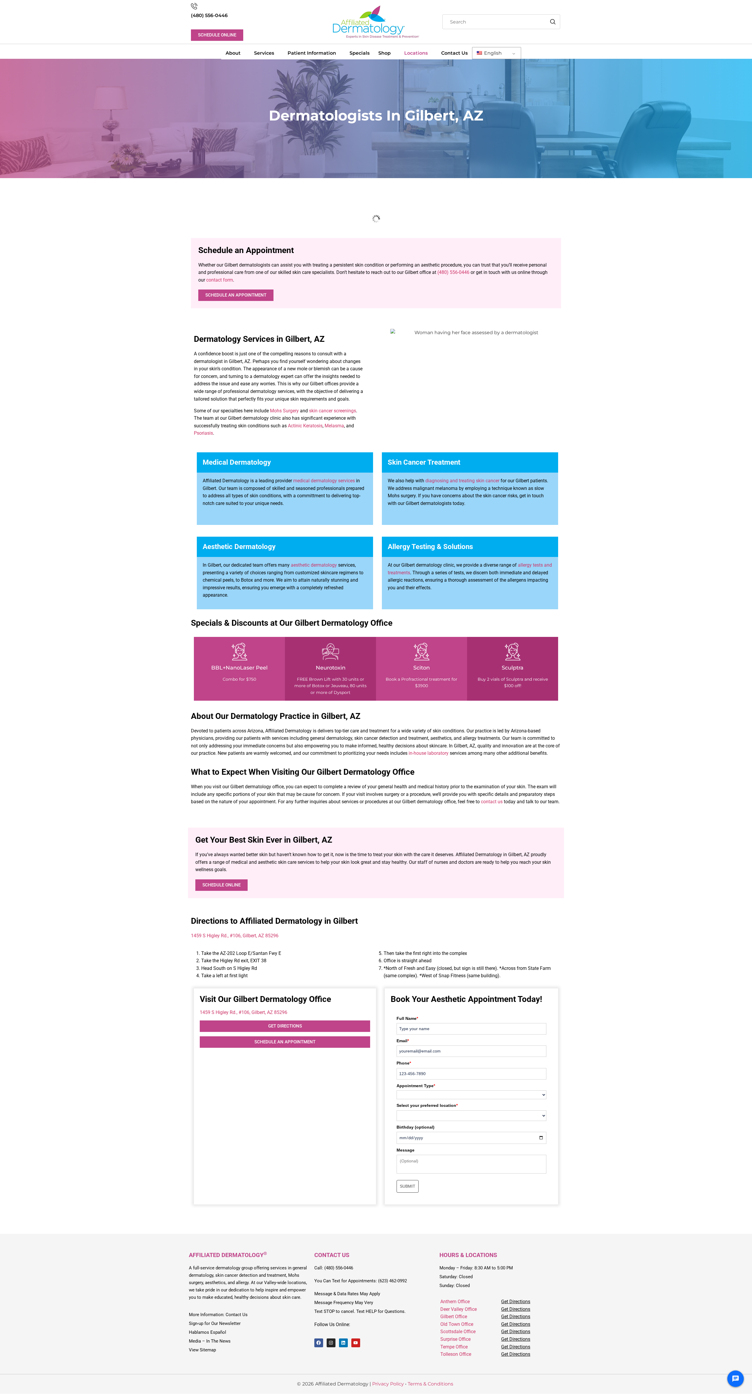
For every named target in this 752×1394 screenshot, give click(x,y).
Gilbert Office (453, 1317)
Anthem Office (455, 1301)
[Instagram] (331, 1342)
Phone (404, 1063)
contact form (219, 280)
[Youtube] (355, 1342)
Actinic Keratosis (305, 426)
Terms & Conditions (430, 1384)
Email (403, 1040)
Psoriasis (203, 433)
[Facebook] (318, 1342)
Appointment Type (416, 1085)
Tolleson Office (455, 1354)
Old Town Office (456, 1324)
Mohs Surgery (284, 411)
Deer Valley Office (458, 1309)
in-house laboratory (429, 753)
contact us (492, 801)
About (233, 53)
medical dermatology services (324, 480)
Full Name (407, 1018)
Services (264, 53)
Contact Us (454, 53)
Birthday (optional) (415, 1127)
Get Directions (515, 1301)
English (492, 53)
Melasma (334, 426)
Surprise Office (455, 1339)
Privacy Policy (388, 1384)
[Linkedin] (343, 1342)
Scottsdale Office (458, 1332)
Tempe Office (454, 1347)
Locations (416, 53)
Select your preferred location (427, 1105)
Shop (384, 53)
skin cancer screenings (332, 411)
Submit (407, 1186)
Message (405, 1150)
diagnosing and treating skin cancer (462, 480)
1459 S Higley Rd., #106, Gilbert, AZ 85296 (234, 935)
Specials (360, 53)
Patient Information (312, 53)
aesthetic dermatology (314, 565)
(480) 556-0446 (209, 15)
